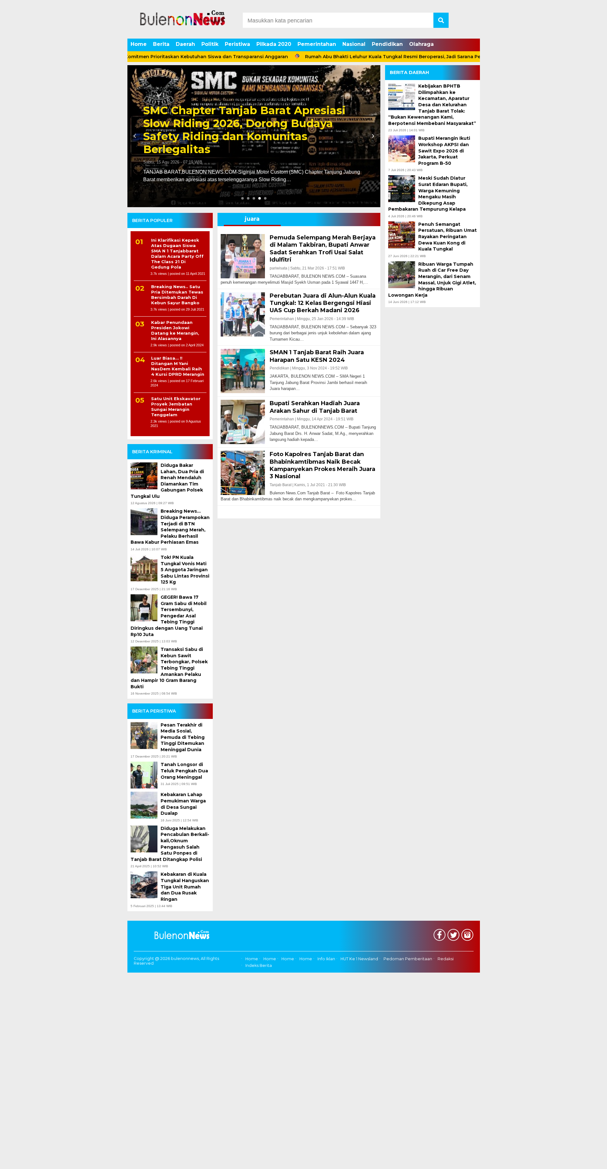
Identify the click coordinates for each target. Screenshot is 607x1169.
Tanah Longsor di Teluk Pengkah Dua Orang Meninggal (184, 771)
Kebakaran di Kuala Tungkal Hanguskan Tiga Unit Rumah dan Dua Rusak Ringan (185, 886)
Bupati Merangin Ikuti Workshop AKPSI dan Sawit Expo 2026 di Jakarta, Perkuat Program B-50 (444, 150)
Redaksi (446, 959)
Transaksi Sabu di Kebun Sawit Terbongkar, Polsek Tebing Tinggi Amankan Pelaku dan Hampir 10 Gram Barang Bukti (169, 668)
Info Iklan (326, 959)
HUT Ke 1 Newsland (359, 959)
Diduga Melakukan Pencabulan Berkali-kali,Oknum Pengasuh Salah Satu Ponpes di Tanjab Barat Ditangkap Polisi (170, 844)
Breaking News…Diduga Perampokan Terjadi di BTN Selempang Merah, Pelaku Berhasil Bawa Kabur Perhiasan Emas (170, 526)
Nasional (353, 44)
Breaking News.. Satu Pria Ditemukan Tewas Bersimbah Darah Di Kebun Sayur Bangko (177, 294)
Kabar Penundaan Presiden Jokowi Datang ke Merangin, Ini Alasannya (175, 330)
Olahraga (421, 44)
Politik (209, 44)
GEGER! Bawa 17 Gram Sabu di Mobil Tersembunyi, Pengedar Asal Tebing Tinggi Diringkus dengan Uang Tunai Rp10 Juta (168, 615)
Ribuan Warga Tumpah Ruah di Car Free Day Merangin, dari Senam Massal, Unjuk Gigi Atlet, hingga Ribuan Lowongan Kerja (432, 279)
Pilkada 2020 (273, 44)
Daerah (185, 44)
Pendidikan (387, 44)
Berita (161, 44)
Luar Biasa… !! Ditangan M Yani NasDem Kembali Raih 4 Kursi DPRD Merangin (177, 366)
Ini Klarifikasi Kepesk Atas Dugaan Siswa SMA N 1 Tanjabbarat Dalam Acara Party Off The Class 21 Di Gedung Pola (177, 253)
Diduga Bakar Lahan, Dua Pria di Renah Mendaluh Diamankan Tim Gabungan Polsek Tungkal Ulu (167, 480)
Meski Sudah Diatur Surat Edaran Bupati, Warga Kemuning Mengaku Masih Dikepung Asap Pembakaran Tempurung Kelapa (428, 193)
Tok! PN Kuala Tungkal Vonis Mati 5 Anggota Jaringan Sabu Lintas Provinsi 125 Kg (185, 569)
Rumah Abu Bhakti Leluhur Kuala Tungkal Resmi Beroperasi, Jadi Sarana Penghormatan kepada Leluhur (385, 56)
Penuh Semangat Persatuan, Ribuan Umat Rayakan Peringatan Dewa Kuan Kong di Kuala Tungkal (447, 236)
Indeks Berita (258, 965)
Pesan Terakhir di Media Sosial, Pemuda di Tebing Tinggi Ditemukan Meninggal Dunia (183, 737)
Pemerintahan (316, 44)
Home (139, 44)
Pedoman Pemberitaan (407, 959)
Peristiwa (237, 44)
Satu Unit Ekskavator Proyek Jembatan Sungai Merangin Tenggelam (175, 406)
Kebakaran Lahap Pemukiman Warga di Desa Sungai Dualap (183, 804)
